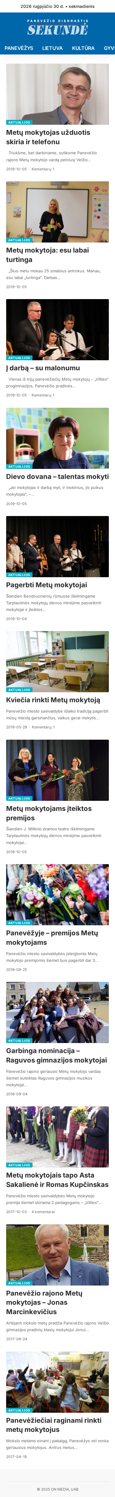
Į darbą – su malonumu (43, 368)
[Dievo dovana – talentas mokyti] (57, 438)
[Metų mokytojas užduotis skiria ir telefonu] (57, 94)
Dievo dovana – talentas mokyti (57, 476)
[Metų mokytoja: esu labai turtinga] (57, 212)
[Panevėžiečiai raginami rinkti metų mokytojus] (57, 1382)
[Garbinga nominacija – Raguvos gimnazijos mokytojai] (57, 1012)
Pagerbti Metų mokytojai (46, 585)
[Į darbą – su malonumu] (57, 329)
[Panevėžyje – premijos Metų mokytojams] (57, 894)
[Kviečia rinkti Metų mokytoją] (57, 661)
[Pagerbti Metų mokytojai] (57, 546)
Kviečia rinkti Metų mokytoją (53, 700)
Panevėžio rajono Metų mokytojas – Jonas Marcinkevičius (44, 1302)
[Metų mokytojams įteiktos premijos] (57, 770)
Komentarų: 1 (43, 169)
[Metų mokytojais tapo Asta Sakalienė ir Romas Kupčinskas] (57, 1136)
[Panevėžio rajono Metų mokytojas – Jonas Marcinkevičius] (57, 1255)
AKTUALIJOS (19, 122)
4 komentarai (43, 1211)
